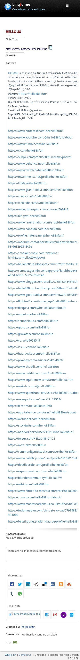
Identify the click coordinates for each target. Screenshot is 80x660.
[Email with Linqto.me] (11, 613)
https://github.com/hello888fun (29, 327)
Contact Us (25, 655)
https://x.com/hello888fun (25, 150)
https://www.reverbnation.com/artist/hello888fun (41, 222)
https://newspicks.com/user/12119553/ (34, 399)
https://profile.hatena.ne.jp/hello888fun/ (36, 235)
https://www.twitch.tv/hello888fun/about (36, 170)
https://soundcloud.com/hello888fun (33, 321)
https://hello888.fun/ (33, 94)
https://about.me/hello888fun (28, 314)
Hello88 (13, 73)
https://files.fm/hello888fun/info (30, 406)
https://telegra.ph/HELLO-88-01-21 (31, 438)
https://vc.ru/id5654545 (24, 340)
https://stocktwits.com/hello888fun (32, 425)
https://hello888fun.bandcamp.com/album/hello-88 (43, 288)
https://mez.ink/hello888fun (27, 445)
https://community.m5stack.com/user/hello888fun (42, 451)
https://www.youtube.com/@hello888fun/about (40, 137)
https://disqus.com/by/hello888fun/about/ (37, 308)
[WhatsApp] (20, 593)
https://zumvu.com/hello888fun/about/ (34, 497)
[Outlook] (47, 614)
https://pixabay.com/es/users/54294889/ (35, 360)
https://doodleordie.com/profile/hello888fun (38, 465)
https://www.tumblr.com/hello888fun (33, 144)
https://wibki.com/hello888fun (28, 484)
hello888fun (28, 627)
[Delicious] (44, 584)
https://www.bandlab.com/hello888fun (34, 229)
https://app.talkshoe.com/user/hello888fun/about (42, 412)
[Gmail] (55, 614)
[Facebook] (12, 584)
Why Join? (10, 655)
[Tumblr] (12, 593)
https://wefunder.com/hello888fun (31, 419)
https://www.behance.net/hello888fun (34, 163)
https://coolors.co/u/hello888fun (30, 196)
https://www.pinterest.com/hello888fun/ (35, 131)
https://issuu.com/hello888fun (28, 347)
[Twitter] (20, 584)
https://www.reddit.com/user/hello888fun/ (37, 373)
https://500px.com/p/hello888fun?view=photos (40, 157)
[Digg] (53, 584)
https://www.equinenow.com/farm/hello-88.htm (40, 380)
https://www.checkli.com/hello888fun (33, 367)
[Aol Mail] (72, 614)
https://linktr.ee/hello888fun (27, 183)
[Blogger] (61, 584)
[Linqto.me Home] (7, 6)
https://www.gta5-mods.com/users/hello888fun (40, 190)
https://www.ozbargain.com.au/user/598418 (38, 209)
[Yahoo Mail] (63, 614)
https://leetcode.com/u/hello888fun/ (33, 203)
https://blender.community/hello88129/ (35, 478)
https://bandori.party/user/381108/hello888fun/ (40, 432)
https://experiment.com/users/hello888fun (37, 471)
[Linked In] (28, 584)
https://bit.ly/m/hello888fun (27, 216)
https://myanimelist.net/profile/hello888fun (37, 177)
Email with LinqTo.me (27, 613)
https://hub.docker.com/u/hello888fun (34, 353)
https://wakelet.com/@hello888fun (31, 386)
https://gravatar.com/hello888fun (30, 334)
